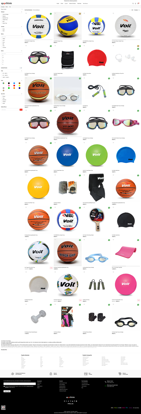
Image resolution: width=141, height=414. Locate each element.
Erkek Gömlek (123, 358)
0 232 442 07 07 (110, 382)
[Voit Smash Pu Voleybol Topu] (39, 41)
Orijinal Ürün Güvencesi (63, 389)
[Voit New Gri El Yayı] (97, 300)
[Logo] (6, 3)
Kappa (41, 366)
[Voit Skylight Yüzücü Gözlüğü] (39, 74)
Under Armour (23, 361)
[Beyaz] (3, 86)
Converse (60, 358)
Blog (82, 387)
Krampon (122, 361)
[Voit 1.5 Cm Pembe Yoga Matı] (126, 268)
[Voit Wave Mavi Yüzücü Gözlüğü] (97, 268)
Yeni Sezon (85, 3)
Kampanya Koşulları (62, 390)
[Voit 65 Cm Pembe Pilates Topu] (126, 300)
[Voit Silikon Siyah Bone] (126, 235)
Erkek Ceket (84, 359)
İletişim (38, 384)
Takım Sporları (84, 386)
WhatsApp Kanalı (62, 387)
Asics (41, 364)
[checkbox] (4, 386)
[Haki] (3, 90)
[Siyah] (8, 83)
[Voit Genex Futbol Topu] (68, 300)
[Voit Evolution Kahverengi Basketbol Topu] (39, 106)
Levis (60, 365)
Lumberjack (61, 360)
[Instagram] (64, 401)
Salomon (60, 364)
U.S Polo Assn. (23, 365)
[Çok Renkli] (3, 83)
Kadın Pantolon (85, 364)
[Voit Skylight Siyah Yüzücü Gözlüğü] (126, 106)
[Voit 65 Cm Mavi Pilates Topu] (68, 171)
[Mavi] (14, 83)
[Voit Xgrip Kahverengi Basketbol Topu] (39, 171)
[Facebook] (70, 401)
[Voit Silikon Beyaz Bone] (39, 300)
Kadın (58, 3)
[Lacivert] (19, 88)
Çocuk (66, 3)
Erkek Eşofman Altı (85, 360)
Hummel (41, 361)
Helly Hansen (61, 366)
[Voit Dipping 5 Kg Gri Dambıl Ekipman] (39, 332)
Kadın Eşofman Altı (104, 364)
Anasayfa (2, 6)
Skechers (22, 358)
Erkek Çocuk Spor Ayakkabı (106, 361)
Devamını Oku (4, 349)
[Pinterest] (74, 401)
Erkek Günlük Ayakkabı (105, 360)
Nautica (22, 364)
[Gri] (3, 88)
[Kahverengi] (19, 83)
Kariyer (38, 387)
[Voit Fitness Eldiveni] (68, 203)
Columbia (22, 360)
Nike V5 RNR (103, 365)
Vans (41, 358)
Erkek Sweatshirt (85, 358)
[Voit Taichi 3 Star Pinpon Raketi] (97, 235)
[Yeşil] (8, 88)
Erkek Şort (84, 361)
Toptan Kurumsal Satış (85, 384)
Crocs (41, 360)
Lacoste (60, 359)
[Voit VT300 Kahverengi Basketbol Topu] (68, 138)
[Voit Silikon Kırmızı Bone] (97, 74)
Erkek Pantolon (123, 359)
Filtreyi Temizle (3, 9)
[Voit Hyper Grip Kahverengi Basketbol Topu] (68, 268)
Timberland (23, 366)
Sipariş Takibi (7, 391)
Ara (21, 109)
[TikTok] (68, 401)
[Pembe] (8, 86)
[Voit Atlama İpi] (97, 106)
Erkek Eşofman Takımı (105, 359)
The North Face (61, 361)
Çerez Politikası (62, 384)
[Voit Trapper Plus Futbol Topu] (39, 268)
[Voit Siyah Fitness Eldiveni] (97, 332)
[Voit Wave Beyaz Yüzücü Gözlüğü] (68, 106)
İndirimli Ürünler (72, 3)
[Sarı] (19, 86)
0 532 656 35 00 (110, 386)
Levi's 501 (84, 365)
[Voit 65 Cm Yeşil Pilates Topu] (97, 171)
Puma (41, 359)
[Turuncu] (14, 88)
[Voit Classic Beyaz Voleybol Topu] (126, 41)
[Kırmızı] (14, 86)
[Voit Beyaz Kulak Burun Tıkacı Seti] (126, 74)
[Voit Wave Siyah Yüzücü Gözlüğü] (126, 332)
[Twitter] (66, 401)
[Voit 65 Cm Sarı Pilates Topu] (39, 203)
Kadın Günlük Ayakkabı (124, 364)
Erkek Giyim (122, 360)
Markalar (79, 3)
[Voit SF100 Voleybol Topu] (68, 41)
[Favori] (26, 13)
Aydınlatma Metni (62, 386)
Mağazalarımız (39, 386)
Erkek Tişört (103, 358)
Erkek (62, 3)
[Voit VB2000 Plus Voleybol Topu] (97, 41)
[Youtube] (76, 401)
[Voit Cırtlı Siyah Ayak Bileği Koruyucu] (97, 203)
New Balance (23, 359)
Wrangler (41, 365)
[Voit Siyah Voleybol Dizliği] (68, 74)
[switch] (21, 68)
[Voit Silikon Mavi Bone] (126, 171)
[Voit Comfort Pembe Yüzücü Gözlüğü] (126, 138)
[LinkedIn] (72, 401)
